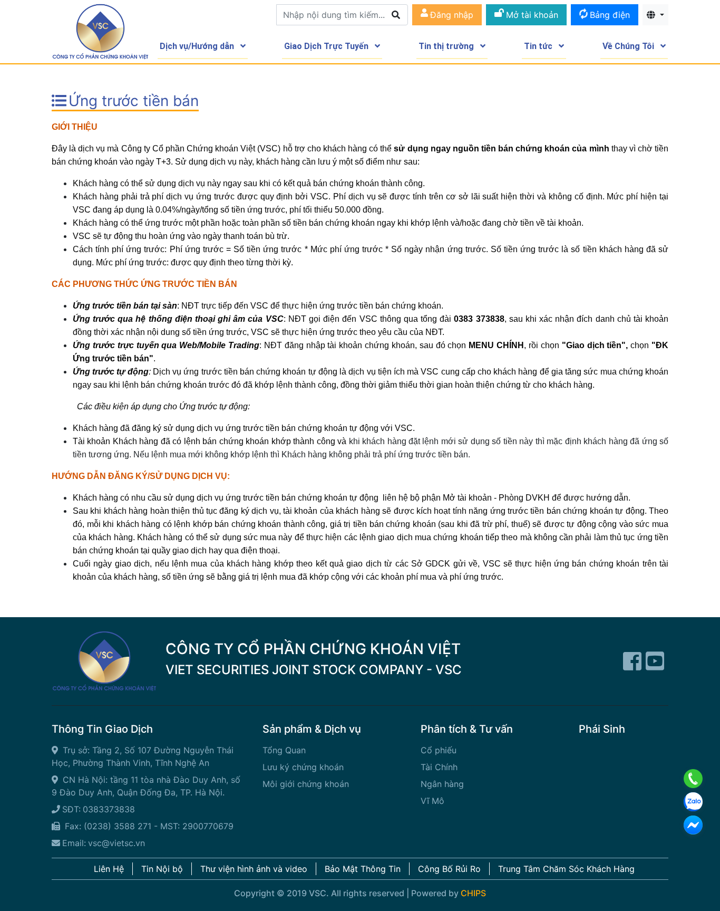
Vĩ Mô (432, 800)
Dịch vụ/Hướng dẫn (198, 46)
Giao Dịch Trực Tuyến (327, 46)
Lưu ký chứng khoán (303, 767)
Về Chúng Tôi (629, 46)
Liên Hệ (109, 869)
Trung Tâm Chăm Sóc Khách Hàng (566, 869)
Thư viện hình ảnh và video (253, 869)
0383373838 (109, 809)
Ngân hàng (442, 784)
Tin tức (539, 46)
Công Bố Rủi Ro (449, 869)
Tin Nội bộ (162, 869)
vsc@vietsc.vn (116, 843)
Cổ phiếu (438, 750)
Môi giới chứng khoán (305, 784)
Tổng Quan (284, 750)
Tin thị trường (447, 46)
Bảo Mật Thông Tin (363, 869)
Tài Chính (439, 767)
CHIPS (473, 893)
